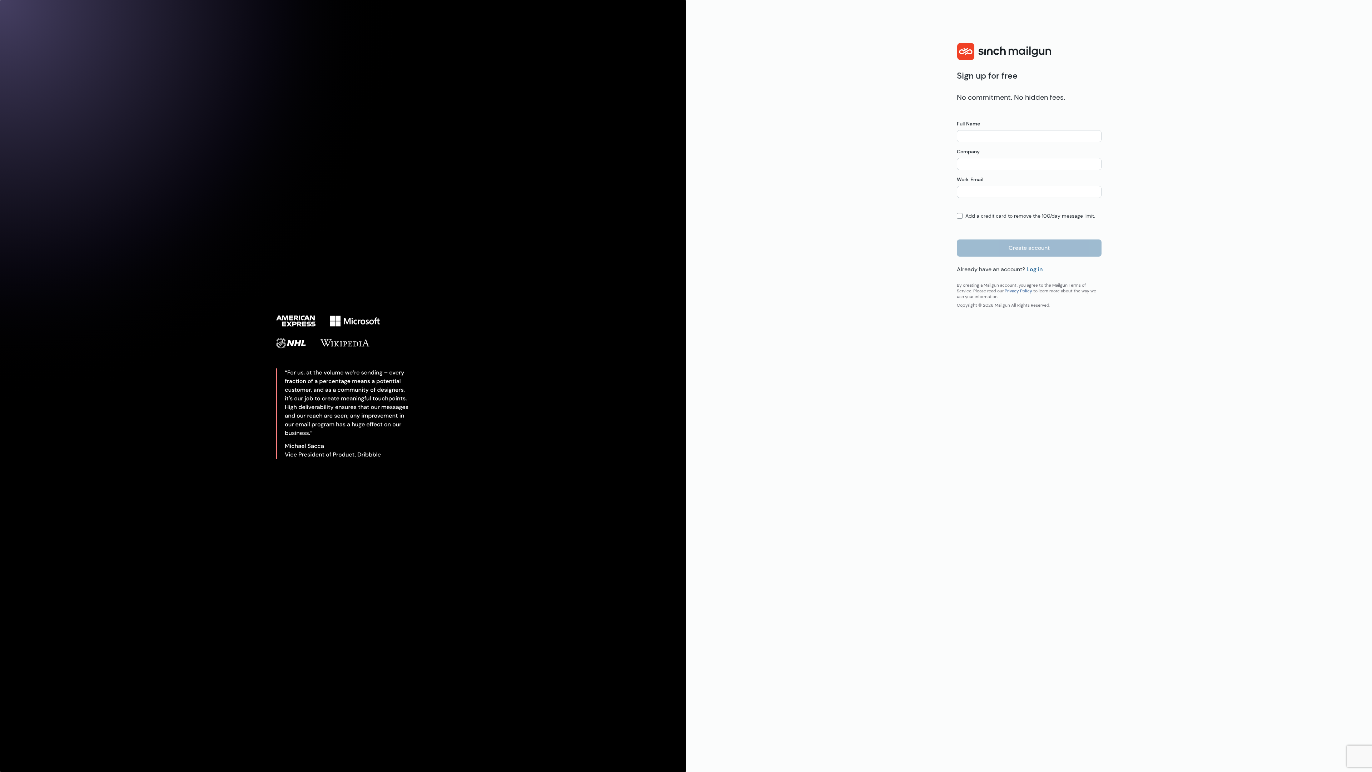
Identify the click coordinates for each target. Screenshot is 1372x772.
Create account (1029, 248)
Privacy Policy (1018, 291)
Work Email (970, 179)
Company (968, 151)
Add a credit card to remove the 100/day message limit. (1030, 216)
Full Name (968, 123)
